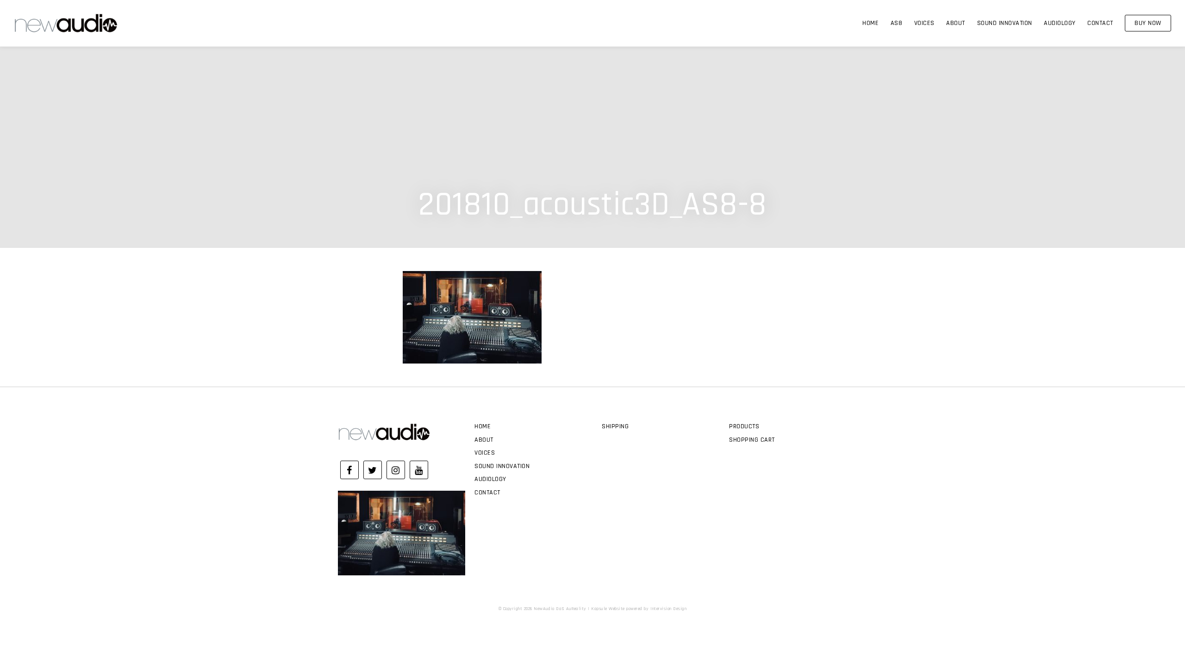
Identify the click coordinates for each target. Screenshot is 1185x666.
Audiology (1060, 23)
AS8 (897, 23)
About (955, 23)
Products (744, 426)
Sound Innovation (1004, 23)
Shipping (615, 426)
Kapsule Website (608, 608)
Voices (924, 23)
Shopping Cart (752, 440)
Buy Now (1148, 23)
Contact (1100, 23)
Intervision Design (668, 608)
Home (870, 23)
